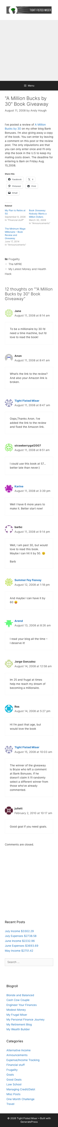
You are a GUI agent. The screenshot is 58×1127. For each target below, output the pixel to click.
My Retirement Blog (19, 1024)
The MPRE (15, 264)
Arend (19, 621)
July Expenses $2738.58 (20, 936)
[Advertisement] (29, 50)
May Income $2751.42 (19, 950)
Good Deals (14, 1079)
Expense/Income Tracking (22, 1060)
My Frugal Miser (16, 1014)
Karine (19, 486)
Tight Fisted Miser (27, 400)
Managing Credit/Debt (20, 1089)
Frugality (14, 259)
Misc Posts (13, 1094)
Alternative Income (18, 1050)
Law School (13, 1084)
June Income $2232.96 (20, 941)
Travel (10, 1104)
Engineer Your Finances (21, 1005)
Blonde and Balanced (20, 995)
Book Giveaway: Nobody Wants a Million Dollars (38, 213)
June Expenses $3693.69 (21, 945)
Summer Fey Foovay (28, 580)
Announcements (17, 1055)
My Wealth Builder (18, 1029)
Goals (10, 1074)
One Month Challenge (20, 1099)
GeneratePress (29, 1121)
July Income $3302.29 (19, 931)
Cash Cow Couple (17, 1000)
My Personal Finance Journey (25, 1019)
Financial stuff (15, 1064)
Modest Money (16, 1009)
